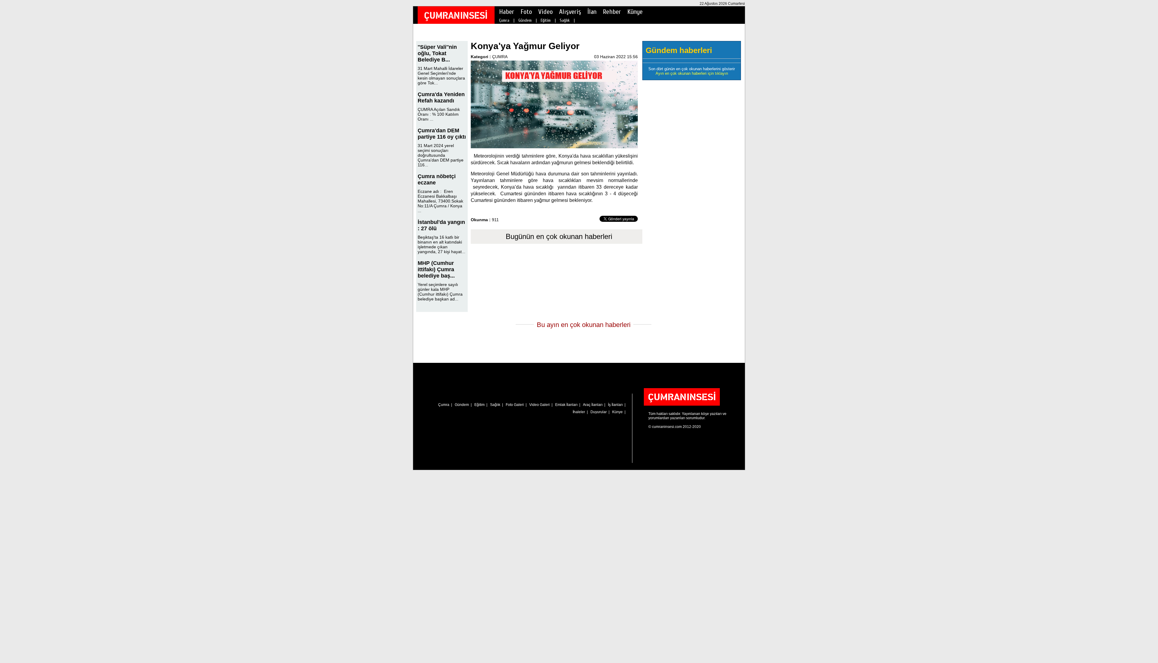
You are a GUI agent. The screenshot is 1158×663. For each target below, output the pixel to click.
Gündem (525, 20)
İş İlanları (615, 405)
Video (545, 12)
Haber (506, 12)
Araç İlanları (593, 405)
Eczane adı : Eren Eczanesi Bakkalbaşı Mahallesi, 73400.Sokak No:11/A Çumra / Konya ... (440, 201)
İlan (591, 12)
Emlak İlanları (566, 405)
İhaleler (579, 412)
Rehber (612, 12)
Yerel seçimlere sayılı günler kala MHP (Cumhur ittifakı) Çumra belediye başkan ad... (440, 291)
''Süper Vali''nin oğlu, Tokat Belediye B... (437, 53)
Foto (526, 12)
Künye (635, 12)
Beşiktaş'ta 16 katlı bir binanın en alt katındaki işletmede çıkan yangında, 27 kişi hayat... (441, 244)
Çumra (504, 20)
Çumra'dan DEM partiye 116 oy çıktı (442, 133)
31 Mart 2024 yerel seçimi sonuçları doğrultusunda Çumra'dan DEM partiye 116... (441, 155)
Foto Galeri (515, 405)
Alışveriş (570, 12)
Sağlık (565, 20)
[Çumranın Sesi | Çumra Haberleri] (456, 15)
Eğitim (546, 20)
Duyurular (598, 412)
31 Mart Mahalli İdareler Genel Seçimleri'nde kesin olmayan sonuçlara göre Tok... (441, 75)
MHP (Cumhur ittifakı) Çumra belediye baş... (436, 269)
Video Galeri (539, 405)
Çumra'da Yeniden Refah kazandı (441, 97)
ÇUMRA (500, 56)
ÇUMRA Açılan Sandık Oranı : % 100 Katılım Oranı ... (439, 114)
